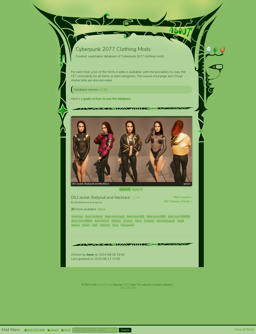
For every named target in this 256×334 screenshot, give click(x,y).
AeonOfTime (104, 284)
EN (123, 288)
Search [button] (125, 330)
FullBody (149, 221)
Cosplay (127, 221)
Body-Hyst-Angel (114, 216)
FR (133, 288)
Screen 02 (137, 189)
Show (102, 209)
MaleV (85, 225)
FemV (67, 330)
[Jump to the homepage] (126, 23)
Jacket (180, 221)
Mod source (182, 197)
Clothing (116, 221)
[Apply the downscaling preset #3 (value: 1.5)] (210, 84)
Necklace (105, 225)
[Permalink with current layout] (133, 198)
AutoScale (77, 216)
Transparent (127, 225)
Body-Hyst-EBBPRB (179, 216)
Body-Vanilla (102, 221)
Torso (115, 225)
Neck (94, 225)
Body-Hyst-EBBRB (82, 221)
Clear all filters (244, 329)
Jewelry (54, 330)
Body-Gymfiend (93, 216)
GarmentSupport (166, 221)
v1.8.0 (125, 284)
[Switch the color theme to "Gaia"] (215, 49)
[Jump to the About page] (181, 32)
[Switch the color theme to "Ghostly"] (209, 49)
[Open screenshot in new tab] (131, 151)
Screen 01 (125, 189)
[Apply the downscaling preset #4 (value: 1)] (212, 89)
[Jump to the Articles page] (90, 29)
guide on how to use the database (107, 99)
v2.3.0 (103, 89)
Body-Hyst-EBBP (156, 216)
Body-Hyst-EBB (36, 330)
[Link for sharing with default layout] (138, 198)
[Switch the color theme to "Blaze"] (221, 49)
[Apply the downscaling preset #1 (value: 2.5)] (208, 76)
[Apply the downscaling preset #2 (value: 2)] (209, 80)
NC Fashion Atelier (177, 201)
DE (128, 288)
